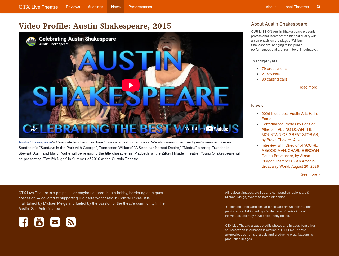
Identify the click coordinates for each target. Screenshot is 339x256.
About (271, 6)
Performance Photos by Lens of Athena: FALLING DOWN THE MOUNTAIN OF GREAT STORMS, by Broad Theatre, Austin (290, 131)
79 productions (274, 68)
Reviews (73, 6)
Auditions (95, 6)
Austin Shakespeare (35, 142)
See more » (310, 174)
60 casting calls (274, 79)
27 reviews (271, 73)
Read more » (309, 87)
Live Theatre (38, 6)
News (116, 6)
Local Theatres (296, 6)
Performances (140, 6)
